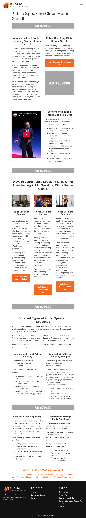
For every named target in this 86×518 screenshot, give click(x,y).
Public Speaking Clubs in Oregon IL (43, 470)
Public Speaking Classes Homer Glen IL (33, 474)
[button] (81, 5)
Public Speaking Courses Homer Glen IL (33, 477)
